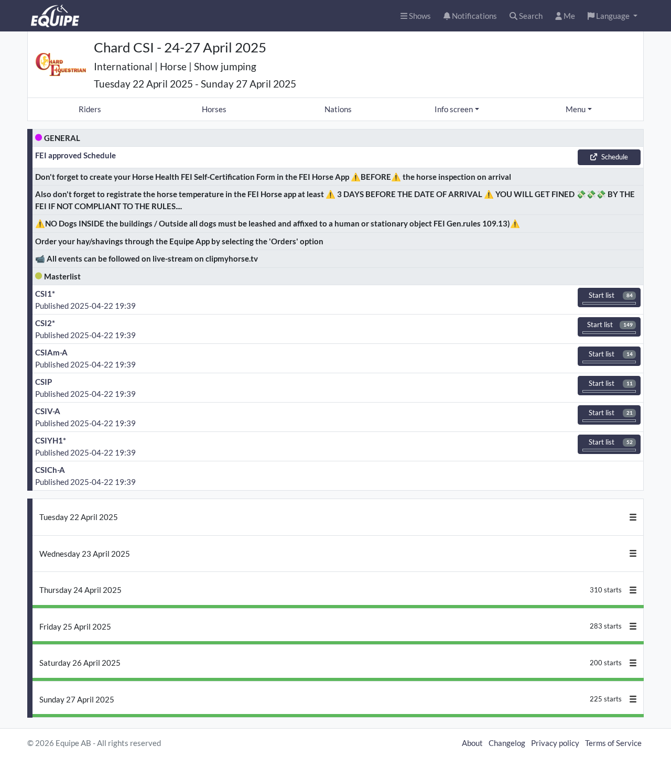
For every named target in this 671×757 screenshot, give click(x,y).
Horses (214, 109)
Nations (338, 109)
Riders (90, 109)
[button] (612, 16)
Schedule (614, 157)
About (472, 743)
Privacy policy (555, 743)
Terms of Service (613, 743)
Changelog (507, 743)
